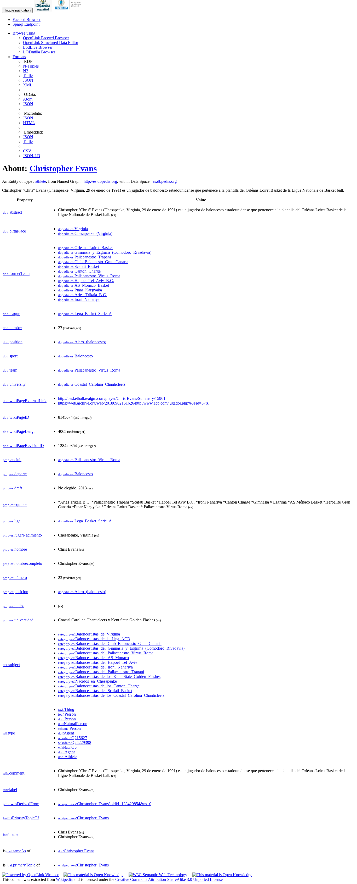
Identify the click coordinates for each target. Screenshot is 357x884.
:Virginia (73, 228)
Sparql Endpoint (26, 24)
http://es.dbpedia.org (100, 181)
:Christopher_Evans (83, 818)
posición (15, 591)
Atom (27, 99)
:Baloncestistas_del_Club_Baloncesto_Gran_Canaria (110, 643)
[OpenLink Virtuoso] (30, 874)
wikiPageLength (20, 431)
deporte (15, 474)
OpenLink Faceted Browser (46, 38)
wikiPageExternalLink (25, 401)
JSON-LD (31, 155)
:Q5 (67, 747)
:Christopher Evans (76, 851)
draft (12, 488)
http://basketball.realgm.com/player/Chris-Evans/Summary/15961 (111, 398)
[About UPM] (68, 10)
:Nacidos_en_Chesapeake (87, 681)
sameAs (16, 851)
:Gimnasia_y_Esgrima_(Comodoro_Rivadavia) (104, 252)
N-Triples (31, 66)
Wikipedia (64, 879)
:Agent (66, 733)
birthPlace (14, 231)
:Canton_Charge (79, 271)
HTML (29, 122)
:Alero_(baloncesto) (82, 342)
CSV (27, 151)
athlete (40, 181)
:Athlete (67, 756)
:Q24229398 (74, 742)
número (15, 577)
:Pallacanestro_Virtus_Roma (89, 276)
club (12, 459)
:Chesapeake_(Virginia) (85, 233)
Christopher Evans (63, 168)
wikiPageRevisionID (23, 445)
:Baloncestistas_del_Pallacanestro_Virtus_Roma (105, 653)
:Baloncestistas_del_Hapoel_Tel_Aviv (97, 662)
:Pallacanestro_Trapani (84, 257)
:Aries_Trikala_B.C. (82, 294)
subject (11, 664)
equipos (15, 504)
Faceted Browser (27, 19)
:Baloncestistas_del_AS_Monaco (93, 657)
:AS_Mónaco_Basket (83, 285)
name (10, 834)
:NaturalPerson (72, 723)
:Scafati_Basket (78, 266)
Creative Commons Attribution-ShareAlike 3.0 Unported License (169, 879)
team (10, 370)
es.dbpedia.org (165, 181)
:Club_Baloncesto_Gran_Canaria (93, 261)
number (12, 327)
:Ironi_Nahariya (79, 299)
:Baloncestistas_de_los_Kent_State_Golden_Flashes (109, 676)
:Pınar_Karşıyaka (80, 290)
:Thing (66, 709)
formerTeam (16, 273)
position (12, 342)
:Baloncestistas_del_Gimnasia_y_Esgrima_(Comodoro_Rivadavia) (121, 648)
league (11, 313)
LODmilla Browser (39, 52)
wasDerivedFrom (21, 804)
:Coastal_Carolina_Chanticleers (91, 384)
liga (11, 521)
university (14, 384)
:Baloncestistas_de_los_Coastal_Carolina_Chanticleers (111, 695)
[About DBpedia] (43, 10)
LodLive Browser (38, 47)
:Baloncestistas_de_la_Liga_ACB (94, 639)
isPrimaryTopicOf (21, 818)
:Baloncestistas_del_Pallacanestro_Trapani (101, 672)
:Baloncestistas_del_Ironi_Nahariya (95, 667)
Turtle (28, 75)
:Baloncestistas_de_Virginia (89, 634)
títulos (13, 606)
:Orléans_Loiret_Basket (85, 247)
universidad (18, 620)
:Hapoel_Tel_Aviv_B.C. (86, 280)
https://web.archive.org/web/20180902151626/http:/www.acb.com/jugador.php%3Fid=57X (133, 403)
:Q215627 (72, 738)
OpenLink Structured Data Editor (50, 42)
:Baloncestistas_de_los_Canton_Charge (99, 686)
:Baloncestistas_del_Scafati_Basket (95, 690)
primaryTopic (21, 865)
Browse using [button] (24, 33)
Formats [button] (19, 56)
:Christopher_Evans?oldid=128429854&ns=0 (104, 804)
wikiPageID (16, 417)
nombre (15, 549)
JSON (28, 80)
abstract (12, 212)
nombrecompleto (22, 563)
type (9, 733)
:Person (67, 714)
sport (10, 356)
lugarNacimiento (22, 535)
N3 (25, 71)
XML (27, 85)
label (10, 789)
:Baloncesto (75, 356)
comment (13, 773)
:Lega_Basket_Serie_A (85, 313)
